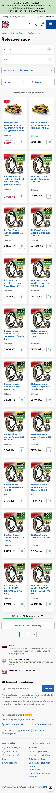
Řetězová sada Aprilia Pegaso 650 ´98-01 (14, 487)
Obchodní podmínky (39, 755)
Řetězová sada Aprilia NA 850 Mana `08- (12, 386)
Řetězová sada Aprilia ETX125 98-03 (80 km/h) (40, 283)
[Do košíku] (22, 141)
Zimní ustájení (9, 763)
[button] (29, 24)
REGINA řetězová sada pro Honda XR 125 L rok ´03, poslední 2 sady (14, 180)
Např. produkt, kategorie (21, 31)
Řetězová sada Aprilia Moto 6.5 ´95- (39, 333)
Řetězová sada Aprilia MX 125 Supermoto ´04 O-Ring (14, 335)
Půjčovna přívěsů (10, 755)
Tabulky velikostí (37, 759)
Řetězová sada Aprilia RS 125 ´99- (41, 536)
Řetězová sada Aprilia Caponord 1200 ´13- (40, 179)
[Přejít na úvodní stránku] (5, 24)
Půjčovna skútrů (10, 751)
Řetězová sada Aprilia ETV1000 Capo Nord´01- (12, 283)
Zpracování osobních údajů (26, 697)
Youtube (25, 730)
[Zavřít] (53, 6)
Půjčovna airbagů (11, 747)
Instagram (10, 733)
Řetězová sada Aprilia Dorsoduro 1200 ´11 (41, 233)
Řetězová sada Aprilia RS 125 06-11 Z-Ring (14, 538)
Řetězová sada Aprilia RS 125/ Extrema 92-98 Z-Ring (13, 589)
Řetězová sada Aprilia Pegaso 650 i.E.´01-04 (14, 437)
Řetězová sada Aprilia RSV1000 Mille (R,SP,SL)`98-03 (41, 589)
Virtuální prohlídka (38, 751)
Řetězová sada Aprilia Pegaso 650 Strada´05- (41, 386)
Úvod (4, 33)
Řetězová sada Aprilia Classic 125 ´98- (13, 233)
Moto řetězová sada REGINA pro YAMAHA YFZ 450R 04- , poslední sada (14, 126)
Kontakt (33, 747)
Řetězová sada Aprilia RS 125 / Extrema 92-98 (39, 487)
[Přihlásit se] (35, 24)
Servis (5, 759)
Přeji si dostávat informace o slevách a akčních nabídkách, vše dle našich (27, 696)
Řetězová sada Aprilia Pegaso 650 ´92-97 (41, 437)
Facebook (39, 730)
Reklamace (34, 769)
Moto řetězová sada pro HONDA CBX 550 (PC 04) (40, 125)
